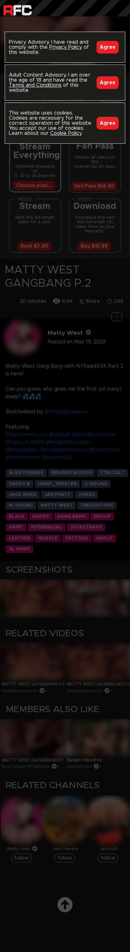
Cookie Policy (65, 133)
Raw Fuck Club (17, 9)
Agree (107, 47)
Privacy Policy (65, 47)
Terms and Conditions (35, 85)
